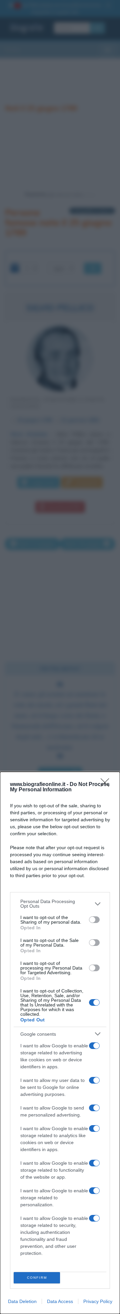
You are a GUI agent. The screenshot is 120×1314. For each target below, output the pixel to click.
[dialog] (60, 1043)
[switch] (94, 919)
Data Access (60, 1301)
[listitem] (60, 903)
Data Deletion (22, 1301)
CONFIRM (37, 1277)
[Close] (107, 784)
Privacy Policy (97, 1301)
